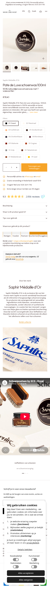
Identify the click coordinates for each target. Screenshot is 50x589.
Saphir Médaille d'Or (11, 80)
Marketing (34, 563)
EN (23, 11)
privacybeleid (33, 542)
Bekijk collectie (25, 322)
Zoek (34, 11)
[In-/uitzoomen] (43, 58)
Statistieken (15, 563)
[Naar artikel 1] (7, 67)
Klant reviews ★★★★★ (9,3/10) (17, 3)
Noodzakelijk (16, 556)
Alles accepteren (26, 573)
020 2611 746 (40, 5)
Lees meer (34, 112)
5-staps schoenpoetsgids (22, 241)
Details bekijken (25, 549)
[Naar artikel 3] (25, 67)
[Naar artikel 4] (34, 67)
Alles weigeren (26, 580)
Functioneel (34, 556)
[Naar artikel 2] (16, 67)
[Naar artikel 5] (43, 67)
